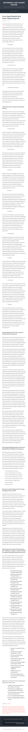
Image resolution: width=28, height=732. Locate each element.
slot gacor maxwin (9, 712)
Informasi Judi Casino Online (14, 4)
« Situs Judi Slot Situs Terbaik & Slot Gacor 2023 (12, 719)
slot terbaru (7, 713)
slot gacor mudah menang (18, 712)
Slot (3, 710)
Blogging (9, 703)
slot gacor (6, 710)
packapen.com (21, 707)
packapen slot (15, 707)
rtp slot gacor (5, 708)
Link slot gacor (5, 707)
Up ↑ (24, 729)
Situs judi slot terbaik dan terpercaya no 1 (10, 709)
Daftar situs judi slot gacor (9, 706)
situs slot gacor (22, 709)
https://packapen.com (19, 706)
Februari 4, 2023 (6, 20)
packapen (10, 707)
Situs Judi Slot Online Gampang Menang (16, 708)
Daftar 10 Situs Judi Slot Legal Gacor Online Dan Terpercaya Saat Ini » (15, 723)
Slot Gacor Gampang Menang (14, 710)
